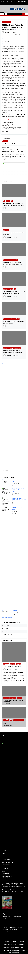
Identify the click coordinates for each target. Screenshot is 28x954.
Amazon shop (5, 933)
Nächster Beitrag (6, 138)
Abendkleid (4, 918)
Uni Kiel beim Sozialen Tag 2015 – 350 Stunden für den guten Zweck (14, 292)
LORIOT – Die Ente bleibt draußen (18, 508)
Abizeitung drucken (6, 920)
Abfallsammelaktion (11, 918)
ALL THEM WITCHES (13, 927)
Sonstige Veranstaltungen (15, 348)
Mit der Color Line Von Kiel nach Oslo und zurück (13, 722)
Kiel (4, 200)
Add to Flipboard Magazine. (8, 29)
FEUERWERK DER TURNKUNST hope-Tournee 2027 (19, 499)
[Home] (2, 14)
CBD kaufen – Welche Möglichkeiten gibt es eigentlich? (13, 322)
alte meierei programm (17, 931)
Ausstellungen (6, 698)
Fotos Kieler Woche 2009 (7, 862)
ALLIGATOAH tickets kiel (18, 925)
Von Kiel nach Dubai (9, 144)
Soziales (8, 200)
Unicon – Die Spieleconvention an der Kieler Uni (13, 233)
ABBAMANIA (15, 610)
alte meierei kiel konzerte (13, 929)
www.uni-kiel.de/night (7, 119)
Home (3, 853)
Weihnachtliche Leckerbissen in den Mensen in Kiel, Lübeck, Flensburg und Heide (13, 204)
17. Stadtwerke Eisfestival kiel (17, 916)
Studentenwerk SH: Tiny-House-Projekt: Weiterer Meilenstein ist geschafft (12, 263)
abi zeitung (17, 918)
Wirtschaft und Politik (14, 318)
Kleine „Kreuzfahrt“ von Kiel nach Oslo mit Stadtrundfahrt (13, 701)
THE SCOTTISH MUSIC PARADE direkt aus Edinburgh (18, 490)
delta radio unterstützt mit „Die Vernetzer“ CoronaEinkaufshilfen (12, 351)
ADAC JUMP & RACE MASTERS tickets (17, 920)
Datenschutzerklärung (7, 876)
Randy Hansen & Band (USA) (17, 480)
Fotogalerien (6, 664)
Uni (9, 21)
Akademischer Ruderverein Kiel (7, 925)
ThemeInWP (16, 952)
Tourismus (18, 664)
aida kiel (12, 922)
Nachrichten (4, 21)
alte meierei (20, 927)
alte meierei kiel (5, 929)
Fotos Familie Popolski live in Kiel (10, 867)
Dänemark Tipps (6, 628)
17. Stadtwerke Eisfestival (6, 916)
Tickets (3, 871)
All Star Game (5, 927)
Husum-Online (5, 631)
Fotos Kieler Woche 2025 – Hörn (12, 666)
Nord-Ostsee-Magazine (7, 634)
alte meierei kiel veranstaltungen (7, 931)
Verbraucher (15, 259)
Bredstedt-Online (6, 625)
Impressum (4, 857)
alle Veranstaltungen (7, 617)
